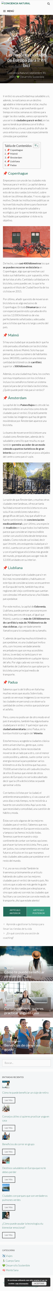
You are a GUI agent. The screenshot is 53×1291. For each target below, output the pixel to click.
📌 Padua (11, 165)
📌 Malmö (12, 153)
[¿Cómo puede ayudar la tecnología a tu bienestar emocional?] (6, 1217)
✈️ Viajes (7, 1255)
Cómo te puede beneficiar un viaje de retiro (25, 1092)
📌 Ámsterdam (14, 157)
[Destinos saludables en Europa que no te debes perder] (6, 1161)
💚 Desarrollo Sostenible (30, 76)
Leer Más (9, 1100)
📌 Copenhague (15, 150)
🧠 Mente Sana (10, 1270)
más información (21, 1283)
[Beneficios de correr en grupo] (26, 1052)
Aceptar (39, 1283)
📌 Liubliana (13, 161)
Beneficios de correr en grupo (18, 1144)
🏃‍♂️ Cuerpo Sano (11, 1260)
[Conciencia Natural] (15, 4)
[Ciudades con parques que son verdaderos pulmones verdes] (6, 1189)
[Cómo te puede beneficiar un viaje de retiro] (26, 979)
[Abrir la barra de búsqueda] (48, 4)
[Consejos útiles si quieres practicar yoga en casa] (26, 1015)
